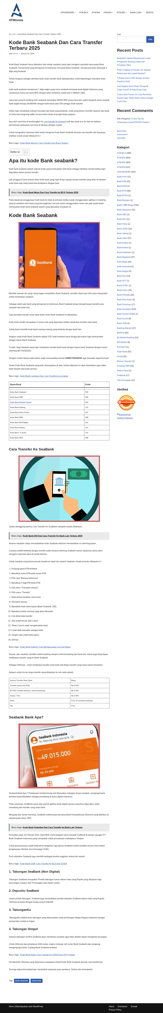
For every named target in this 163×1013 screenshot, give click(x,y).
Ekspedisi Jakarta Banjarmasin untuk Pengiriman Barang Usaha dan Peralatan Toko (134, 61)
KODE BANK (36, 981)
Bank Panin (122, 290)
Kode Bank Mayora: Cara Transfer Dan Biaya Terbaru (44, 143)
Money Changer (124, 361)
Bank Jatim (122, 238)
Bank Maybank (124, 257)
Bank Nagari (122, 271)
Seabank (121, 375)
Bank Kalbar (122, 243)
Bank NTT (121, 281)
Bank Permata (123, 295)
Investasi (121, 347)
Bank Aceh (122, 177)
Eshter (15, 54)
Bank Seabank (21, 981)
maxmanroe (122, 134)
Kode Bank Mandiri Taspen (21, 402)
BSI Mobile (122, 342)
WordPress (38, 1006)
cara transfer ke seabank (55, 122)
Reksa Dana (122, 371)
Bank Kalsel (122, 247)
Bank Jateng (122, 233)
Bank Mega (122, 262)
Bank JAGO (122, 229)
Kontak (134, 1006)
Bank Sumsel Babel (126, 314)
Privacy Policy (115, 1010)
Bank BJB (121, 181)
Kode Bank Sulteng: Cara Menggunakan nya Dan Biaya (45, 647)
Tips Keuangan (124, 380)
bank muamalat (124, 266)
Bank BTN (121, 191)
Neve (11, 1006)
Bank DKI (121, 219)
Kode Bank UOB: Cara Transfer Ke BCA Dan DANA (43, 864)
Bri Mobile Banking (125, 337)
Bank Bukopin (123, 200)
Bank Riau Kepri (124, 300)
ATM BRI (121, 162)
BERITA (150, 12)
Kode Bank (122, 352)
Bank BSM (122, 186)
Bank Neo (121, 276)
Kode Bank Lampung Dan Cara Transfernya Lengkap (44, 376)
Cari (119, 34)
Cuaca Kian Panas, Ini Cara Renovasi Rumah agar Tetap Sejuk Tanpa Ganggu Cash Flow (135, 97)
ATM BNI (96, 12)
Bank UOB (122, 323)
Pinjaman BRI (123, 366)
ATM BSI (121, 167)
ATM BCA (83, 12)
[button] (75, 12)
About (111, 1006)
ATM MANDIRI (123, 172)
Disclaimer (122, 1006)
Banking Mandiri (124, 328)
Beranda (12, 34)
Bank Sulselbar (124, 309)
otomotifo (121, 138)
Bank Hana (122, 224)
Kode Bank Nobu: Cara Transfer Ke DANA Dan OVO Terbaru (47, 955)
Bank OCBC (122, 285)
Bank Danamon (124, 210)
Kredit (119, 356)
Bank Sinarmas (124, 304)
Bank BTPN (122, 195)
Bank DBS (122, 214)
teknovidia (121, 131)
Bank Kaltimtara (124, 252)
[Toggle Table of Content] (24, 152)
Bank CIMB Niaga (125, 205)
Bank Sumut (122, 318)
